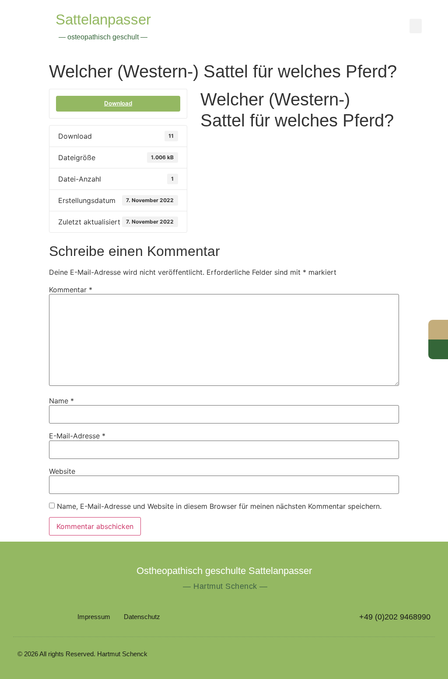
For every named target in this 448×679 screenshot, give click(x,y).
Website (62, 471)
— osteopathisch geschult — (103, 37)
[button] (416, 26)
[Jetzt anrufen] (438, 349)
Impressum (93, 616)
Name (61, 400)
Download (118, 103)
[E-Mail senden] (438, 330)
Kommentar (70, 289)
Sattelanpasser (103, 19)
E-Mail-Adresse (77, 435)
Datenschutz (142, 616)
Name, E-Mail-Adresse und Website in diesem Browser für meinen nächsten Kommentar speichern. (219, 506)
